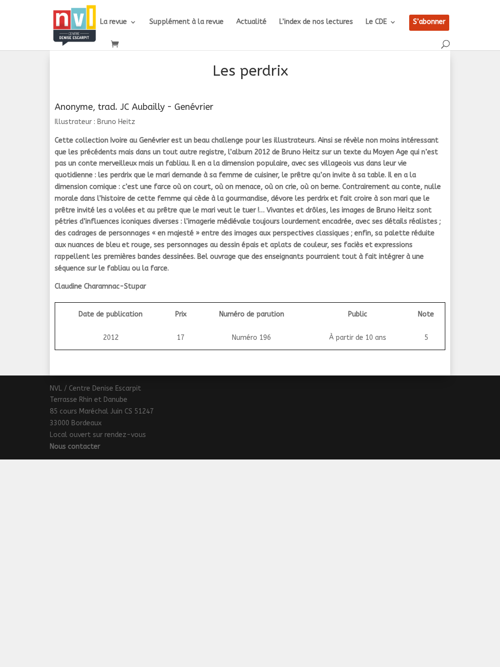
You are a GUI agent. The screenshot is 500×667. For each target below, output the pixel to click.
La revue (113, 22)
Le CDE (376, 22)
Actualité (251, 22)
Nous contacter (75, 446)
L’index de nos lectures (316, 22)
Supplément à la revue (186, 22)
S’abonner (429, 22)
